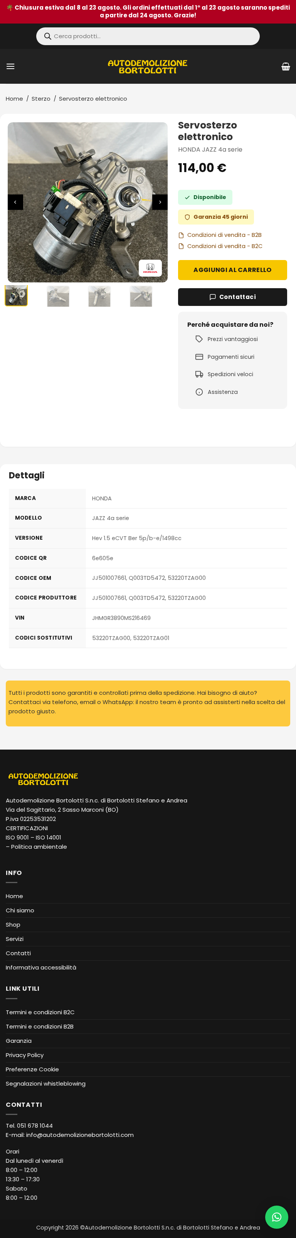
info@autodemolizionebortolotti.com (80, 1135)
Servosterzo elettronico (93, 99)
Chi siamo (20, 910)
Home (14, 99)
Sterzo (41, 99)
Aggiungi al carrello (232, 269)
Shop (13, 924)
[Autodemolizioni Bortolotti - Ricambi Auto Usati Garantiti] (148, 66)
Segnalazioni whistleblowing (46, 1083)
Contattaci (237, 297)
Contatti (18, 953)
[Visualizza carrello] (285, 66)
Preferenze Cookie (32, 1069)
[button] (10, 66)
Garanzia (19, 1041)
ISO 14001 (48, 837)
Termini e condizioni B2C (40, 1012)
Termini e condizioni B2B (40, 1026)
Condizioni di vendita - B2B (224, 235)
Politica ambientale (39, 847)
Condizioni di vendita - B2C (224, 246)
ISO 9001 (17, 837)
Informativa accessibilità (41, 967)
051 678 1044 (35, 1125)
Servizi (15, 939)
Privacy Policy (25, 1055)
